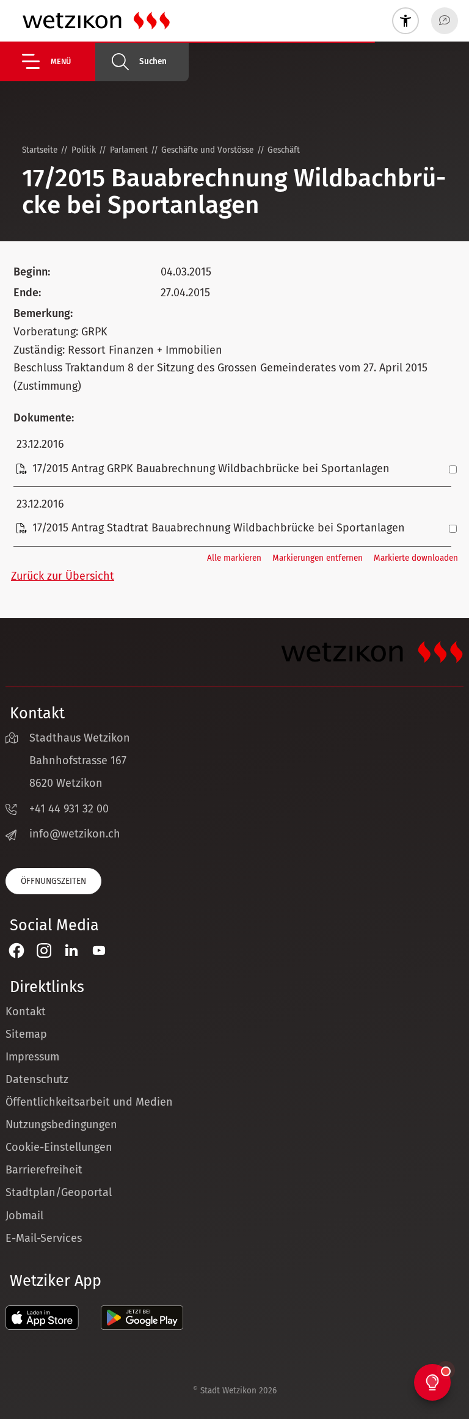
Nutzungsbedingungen (61, 1124)
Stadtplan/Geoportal (58, 1192)
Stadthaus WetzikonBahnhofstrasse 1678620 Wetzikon (79, 760)
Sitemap (26, 1034)
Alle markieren (234, 558)
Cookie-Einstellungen (58, 1147)
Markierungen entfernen (317, 558)
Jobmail (24, 1215)
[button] (58, 61)
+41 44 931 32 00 (69, 808)
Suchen (153, 61)
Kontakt (25, 1011)
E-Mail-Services (43, 1238)
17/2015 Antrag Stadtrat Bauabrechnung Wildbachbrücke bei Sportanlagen (218, 527)
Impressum (32, 1056)
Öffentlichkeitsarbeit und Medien (89, 1102)
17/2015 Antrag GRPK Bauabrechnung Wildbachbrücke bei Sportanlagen (211, 468)
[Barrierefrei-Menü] (405, 20)
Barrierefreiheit (43, 1169)
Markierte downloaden (416, 558)
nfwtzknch (76, 834)
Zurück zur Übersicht (62, 576)
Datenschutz (36, 1079)
